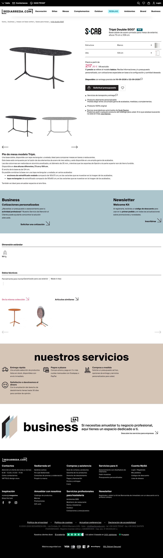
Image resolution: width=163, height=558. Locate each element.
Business (155, 11)
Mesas (65, 11)
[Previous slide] (5, 332)
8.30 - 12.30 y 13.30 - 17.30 (12, 472)
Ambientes (129, 11)
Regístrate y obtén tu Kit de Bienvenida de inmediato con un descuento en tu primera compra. (129, 496)
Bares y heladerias (74, 505)
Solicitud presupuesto (104, 88)
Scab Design (123, 110)
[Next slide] (74, 147)
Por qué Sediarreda (41, 472)
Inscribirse (150, 221)
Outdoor (99, 11)
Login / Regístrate (138, 470)
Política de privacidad (37, 522)
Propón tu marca (40, 478)
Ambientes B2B (73, 499)
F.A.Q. (69, 484)
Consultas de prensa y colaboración (48, 475)
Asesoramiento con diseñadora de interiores (112, 471)
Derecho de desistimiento (77, 475)
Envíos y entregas (73, 481)
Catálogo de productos (43, 495)
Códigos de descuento (140, 475)
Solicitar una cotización (33, 224)
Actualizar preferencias (90, 522)
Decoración (41, 11)
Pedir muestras (105, 474)
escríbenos (105, 113)
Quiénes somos (40, 470)
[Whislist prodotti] (143, 3)
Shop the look (7, 498)
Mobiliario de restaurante (76, 502)
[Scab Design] (94, 31)
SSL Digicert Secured (112, 546)
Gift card (37, 504)
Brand (143, 11)
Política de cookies (64, 522)
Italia (7, 3)
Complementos (81, 11)
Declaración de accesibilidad (122, 522)
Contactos (8, 466)
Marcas (37, 498)
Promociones (39, 501)
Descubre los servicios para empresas (137, 433)
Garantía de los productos (77, 472)
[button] (20, 125)
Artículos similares (64, 299)
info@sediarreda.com (96, 526)
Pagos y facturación (74, 478)
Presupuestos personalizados (110, 477)
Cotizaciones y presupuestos (78, 510)
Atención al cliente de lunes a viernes (16, 470)
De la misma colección (13, 299)
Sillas (54, 11)
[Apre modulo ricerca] (138, 3)
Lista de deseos (137, 478)
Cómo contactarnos (9, 475)
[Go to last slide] (5, 147)
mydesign (10, 495)
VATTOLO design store (10, 478)
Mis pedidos (136, 472)
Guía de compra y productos (78, 470)
